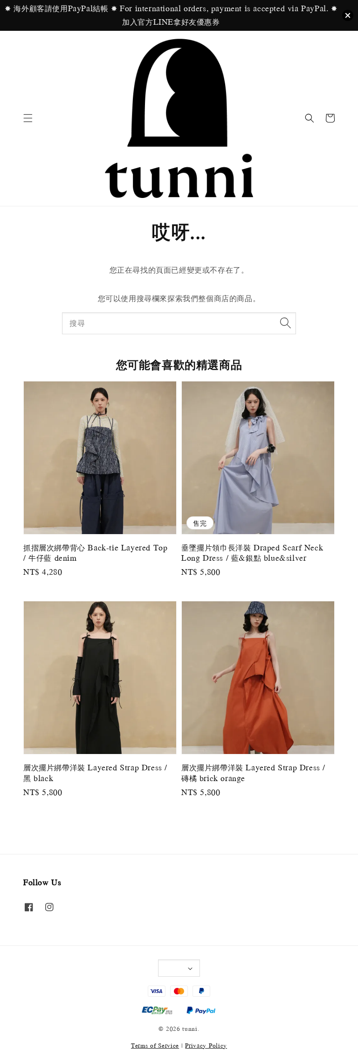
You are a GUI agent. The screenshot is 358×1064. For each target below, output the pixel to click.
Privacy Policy (206, 1045)
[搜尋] (285, 323)
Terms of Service (155, 1045)
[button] (28, 118)
